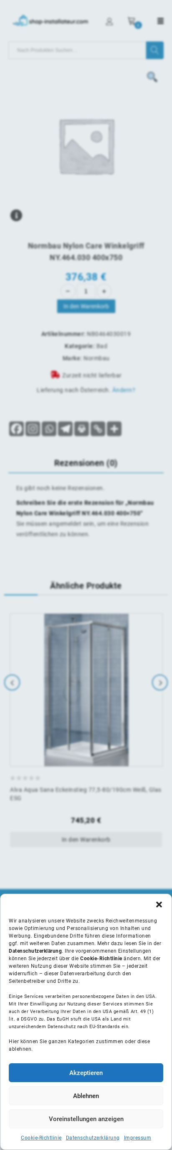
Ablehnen (86, 1096)
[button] (159, 904)
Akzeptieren (86, 1073)
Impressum (138, 1138)
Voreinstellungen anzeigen (86, 1119)
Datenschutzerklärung (93, 1138)
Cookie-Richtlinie (41, 1138)
